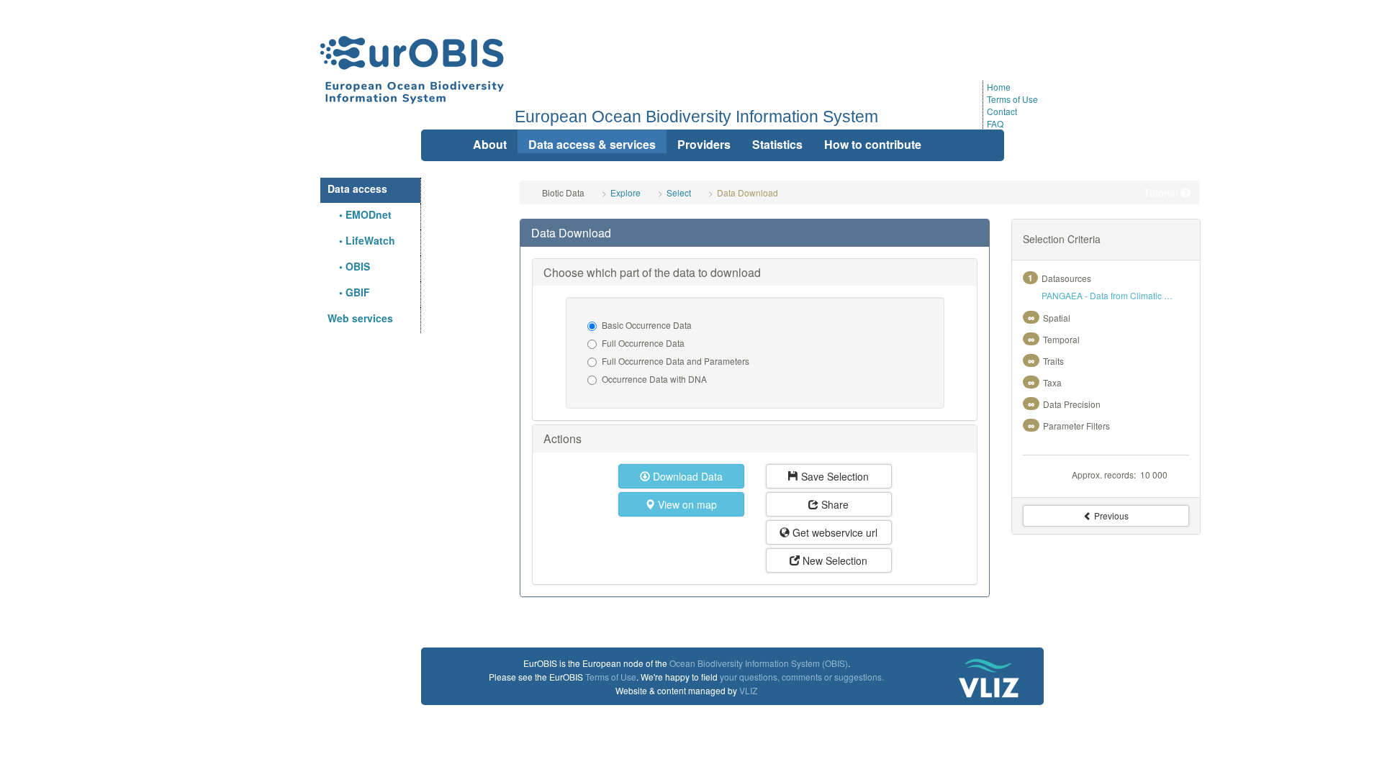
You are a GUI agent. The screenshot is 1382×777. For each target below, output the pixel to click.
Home (999, 87)
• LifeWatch (361, 240)
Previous (1110, 515)
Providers (704, 144)
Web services (360, 318)
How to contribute (872, 144)
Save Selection (833, 476)
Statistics (777, 144)
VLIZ (748, 690)
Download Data (686, 476)
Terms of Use (1012, 99)
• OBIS (349, 266)
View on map (686, 504)
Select (679, 192)
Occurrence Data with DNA (654, 379)
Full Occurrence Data (643, 343)
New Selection (833, 560)
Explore (625, 192)
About (490, 144)
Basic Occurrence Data (647, 325)
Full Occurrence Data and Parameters (675, 361)
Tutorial (1162, 193)
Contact (1002, 111)
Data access (357, 188)
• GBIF (349, 292)
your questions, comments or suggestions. (802, 677)
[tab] (754, 233)
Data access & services (592, 144)
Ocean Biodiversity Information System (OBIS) (758, 663)
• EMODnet (360, 214)
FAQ (995, 123)
